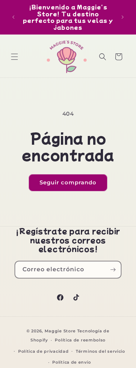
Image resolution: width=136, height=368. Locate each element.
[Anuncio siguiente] (123, 17)
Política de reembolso (80, 340)
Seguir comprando (68, 182)
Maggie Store (60, 330)
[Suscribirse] (113, 270)
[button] (14, 57)
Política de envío (71, 362)
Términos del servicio (100, 351)
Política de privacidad (43, 351)
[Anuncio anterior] (13, 17)
